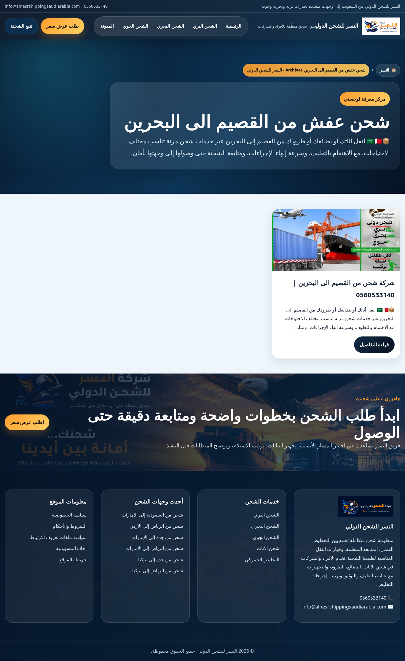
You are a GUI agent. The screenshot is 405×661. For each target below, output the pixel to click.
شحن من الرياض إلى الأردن (156, 526)
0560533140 (96, 6)
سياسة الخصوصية (69, 514)
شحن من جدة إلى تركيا (160, 559)
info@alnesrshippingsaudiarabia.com (42, 6)
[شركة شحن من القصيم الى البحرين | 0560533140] (336, 240)
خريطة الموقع (73, 559)
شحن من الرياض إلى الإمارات (154, 548)
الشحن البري (205, 26)
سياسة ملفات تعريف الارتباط (58, 537)
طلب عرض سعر (62, 26)
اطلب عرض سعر (27, 422)
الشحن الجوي (135, 26)
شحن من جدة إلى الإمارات (157, 537)
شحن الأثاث (268, 548)
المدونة (107, 26)
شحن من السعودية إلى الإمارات (152, 514)
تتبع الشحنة (21, 26)
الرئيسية (233, 26)
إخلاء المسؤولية (71, 548)
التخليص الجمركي (262, 559)
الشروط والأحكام (70, 526)
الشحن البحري (170, 26)
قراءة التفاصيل (374, 344)
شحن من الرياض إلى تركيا (157, 570)
